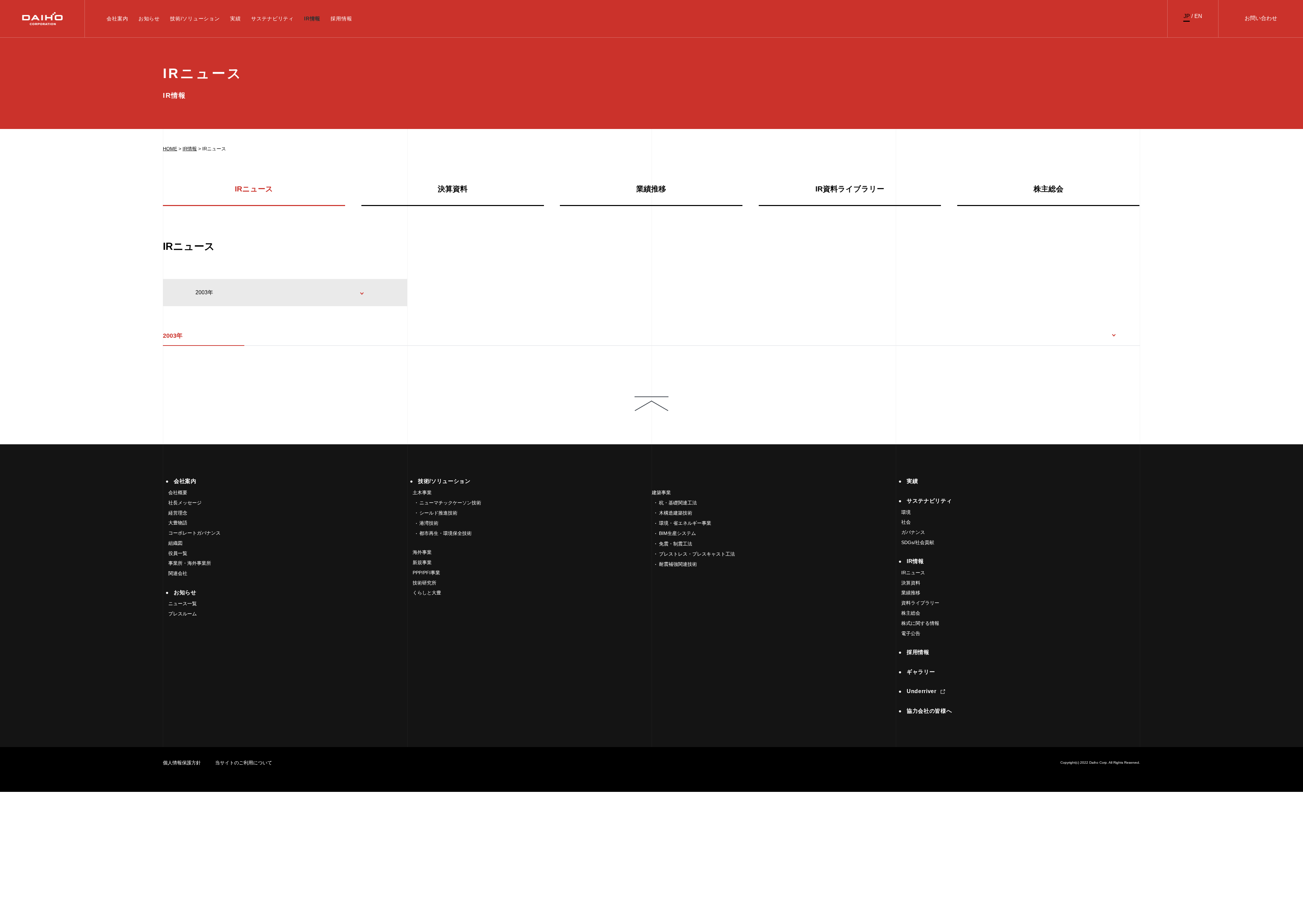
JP (1187, 16)
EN (1198, 16)
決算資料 (453, 189)
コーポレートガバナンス (194, 533)
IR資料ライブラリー (849, 189)
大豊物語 (177, 522)
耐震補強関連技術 (678, 564)
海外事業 (422, 552)
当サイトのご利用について (243, 762)
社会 (906, 522)
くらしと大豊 (427, 592)
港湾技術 (428, 523)
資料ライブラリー (920, 603)
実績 (235, 18)
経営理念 (177, 513)
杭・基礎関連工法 (678, 502)
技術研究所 (424, 582)
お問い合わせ (1261, 18)
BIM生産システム (677, 533)
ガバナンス (913, 532)
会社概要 (177, 492)
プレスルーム (182, 613)
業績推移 (651, 189)
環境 (906, 512)
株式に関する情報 (920, 623)
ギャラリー (921, 672)
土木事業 (422, 492)
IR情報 (312, 18)
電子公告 (910, 633)
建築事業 (661, 492)
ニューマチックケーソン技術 (450, 502)
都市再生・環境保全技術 (445, 533)
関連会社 (177, 573)
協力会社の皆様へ (929, 711)
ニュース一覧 (182, 603)
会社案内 (117, 18)
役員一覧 (177, 553)
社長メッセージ (185, 502)
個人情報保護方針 (182, 762)
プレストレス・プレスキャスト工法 (697, 554)
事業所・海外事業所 (189, 563)
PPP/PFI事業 (426, 572)
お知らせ (149, 18)
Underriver (921, 691)
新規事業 (422, 562)
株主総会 (1048, 189)
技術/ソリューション (195, 18)
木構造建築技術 (675, 513)
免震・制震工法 (675, 543)
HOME (170, 148)
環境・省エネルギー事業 (685, 523)
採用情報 (341, 18)
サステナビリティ (272, 18)
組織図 (175, 543)
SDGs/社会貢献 (917, 542)
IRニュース (254, 189)
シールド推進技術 (438, 513)
